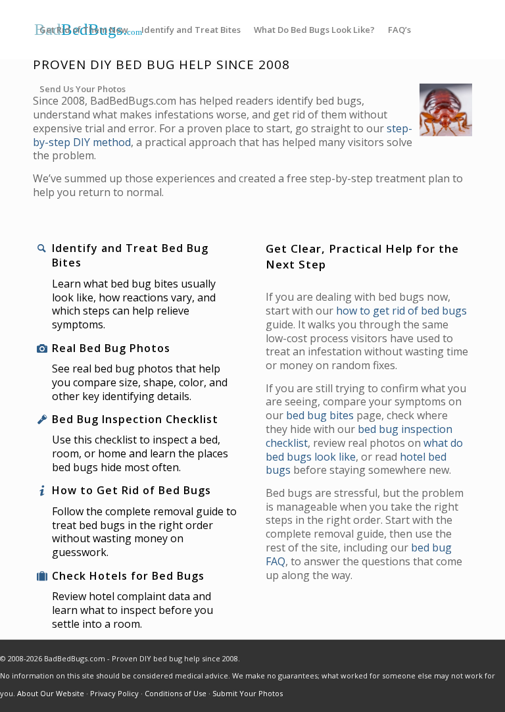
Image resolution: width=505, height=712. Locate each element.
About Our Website (50, 693)
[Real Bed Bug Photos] (41, 348)
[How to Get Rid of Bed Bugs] (41, 490)
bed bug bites (320, 415)
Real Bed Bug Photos (111, 348)
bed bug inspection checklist (359, 436)
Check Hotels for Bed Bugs (128, 576)
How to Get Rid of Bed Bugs (131, 490)
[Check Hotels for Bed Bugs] (41, 576)
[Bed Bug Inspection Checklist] (41, 419)
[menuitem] (84, 29)
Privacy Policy (114, 693)
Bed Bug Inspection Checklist (135, 419)
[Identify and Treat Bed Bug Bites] (41, 248)
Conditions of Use (175, 693)
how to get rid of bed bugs (401, 310)
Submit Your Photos (247, 693)
